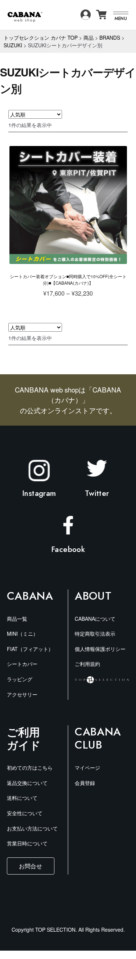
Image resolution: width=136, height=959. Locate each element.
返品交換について (27, 782)
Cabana (30, 596)
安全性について (24, 813)
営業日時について (27, 843)
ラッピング (19, 679)
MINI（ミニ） (22, 633)
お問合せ (30, 865)
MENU (121, 18)
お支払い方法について (32, 828)
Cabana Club (98, 738)
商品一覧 (17, 618)
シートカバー (22, 663)
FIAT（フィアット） (30, 648)
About (93, 596)
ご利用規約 (87, 663)
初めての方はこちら (30, 767)
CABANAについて (95, 618)
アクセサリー (22, 694)
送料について (22, 797)
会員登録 (85, 782)
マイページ (87, 767)
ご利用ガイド (24, 738)
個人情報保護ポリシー (100, 648)
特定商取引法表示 (95, 633)
